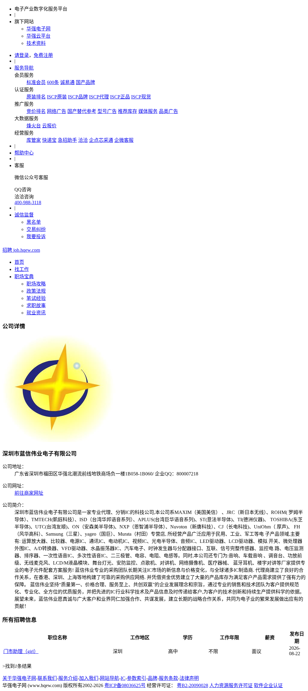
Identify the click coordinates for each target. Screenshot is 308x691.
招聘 (21, 250)
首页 (19, 262)
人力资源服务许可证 (231, 685)
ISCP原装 (57, 96)
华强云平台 (38, 36)
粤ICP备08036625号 (125, 685)
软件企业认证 (268, 685)
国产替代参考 (81, 111)
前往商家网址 (28, 493)
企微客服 (124, 140)
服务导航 (24, 67)
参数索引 (136, 678)
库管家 (33, 140)
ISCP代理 (99, 96)
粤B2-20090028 (192, 685)
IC (123, 678)
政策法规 (36, 291)
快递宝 (49, 140)
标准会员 (36, 82)
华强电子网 (38, 28)
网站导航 (109, 678)
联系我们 (47, 678)
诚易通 (67, 82)
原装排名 (36, 96)
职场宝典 (24, 276)
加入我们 (88, 678)
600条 (53, 82)
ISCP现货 (141, 96)
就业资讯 (36, 312)
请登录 (21, 55)
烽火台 (33, 125)
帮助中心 (24, 152)
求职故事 (36, 305)
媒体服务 (148, 111)
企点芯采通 (101, 140)
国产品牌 (85, 82)
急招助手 (67, 140)
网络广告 (56, 111)
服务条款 (168, 678)
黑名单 (33, 222)
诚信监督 (24, 214)
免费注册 (43, 55)
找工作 (21, 269)
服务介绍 (68, 678)
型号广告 (107, 111)
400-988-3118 (27, 202)
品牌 (152, 678)
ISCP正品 (120, 96)
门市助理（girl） (20, 651)
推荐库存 (127, 111)
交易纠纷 (36, 229)
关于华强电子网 (19, 678)
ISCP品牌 (78, 96)
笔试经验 (36, 298)
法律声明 (189, 678)
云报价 (49, 125)
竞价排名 (36, 111)
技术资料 (36, 43)
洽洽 (83, 140)
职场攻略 (36, 283)
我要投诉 (36, 236)
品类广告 (168, 111)
